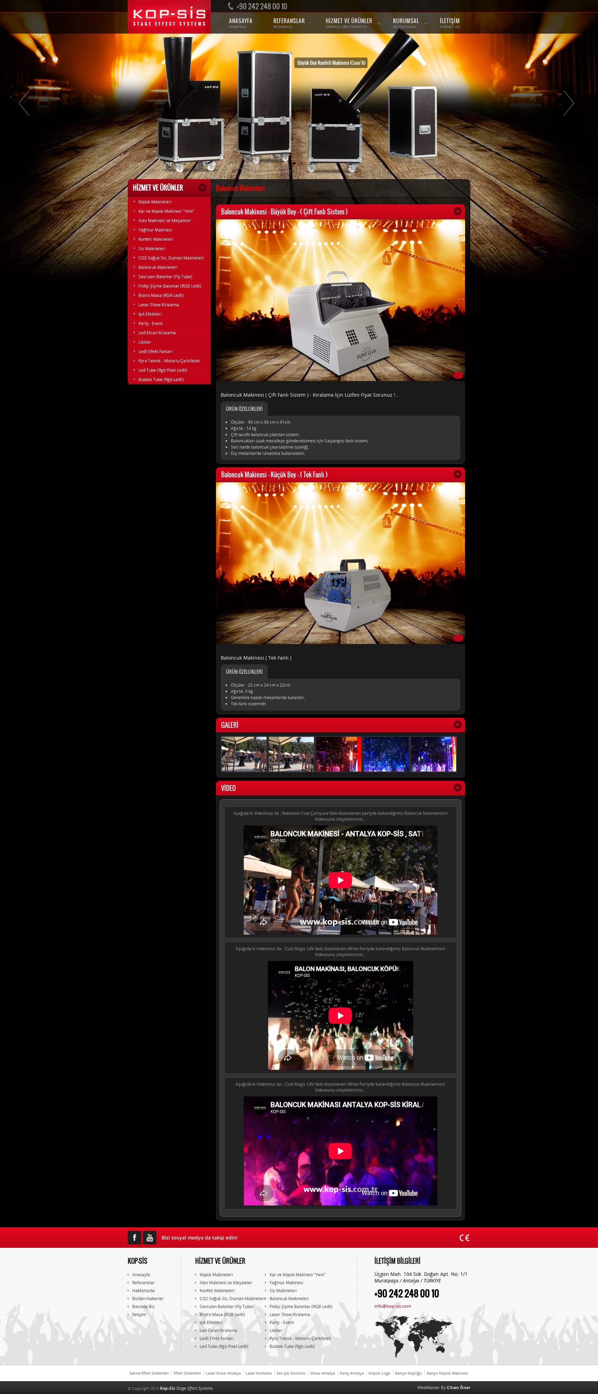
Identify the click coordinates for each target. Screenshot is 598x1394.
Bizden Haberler (148, 1299)
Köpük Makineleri (155, 202)
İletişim (139, 1314)
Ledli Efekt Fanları (155, 351)
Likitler (144, 342)
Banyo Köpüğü (408, 1373)
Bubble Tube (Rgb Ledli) (161, 379)
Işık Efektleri (150, 314)
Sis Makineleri (151, 249)
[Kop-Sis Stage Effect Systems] (169, 17)
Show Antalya (322, 1373)
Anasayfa (141, 1275)
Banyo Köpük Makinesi (447, 1373)
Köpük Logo (379, 1373)
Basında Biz (143, 1306)
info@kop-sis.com (392, 1306)
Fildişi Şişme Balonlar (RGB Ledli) (169, 286)
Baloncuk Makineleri (158, 267)
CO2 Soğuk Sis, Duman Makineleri (171, 258)
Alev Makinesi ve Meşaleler (164, 220)
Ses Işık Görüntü (291, 1373)
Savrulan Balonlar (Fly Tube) (165, 277)
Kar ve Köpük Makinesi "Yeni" (166, 211)
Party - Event (150, 323)
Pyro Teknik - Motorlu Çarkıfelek (169, 361)
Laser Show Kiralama (158, 305)
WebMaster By (443, 1388)
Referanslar (143, 1283)
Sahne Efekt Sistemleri (149, 1373)
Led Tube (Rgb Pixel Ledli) (162, 370)
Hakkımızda (143, 1291)
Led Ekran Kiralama (157, 333)
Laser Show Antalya (223, 1373)
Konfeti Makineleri (155, 239)
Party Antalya (352, 1373)
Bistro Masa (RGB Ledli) (161, 295)
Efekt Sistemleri (187, 1373)
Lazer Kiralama (259, 1373)
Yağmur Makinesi (155, 230)
